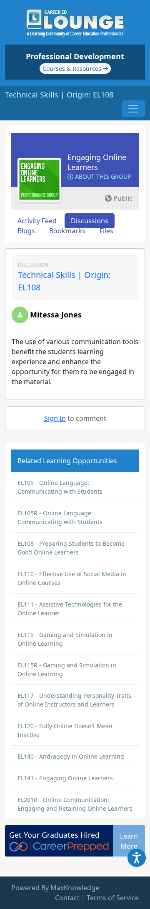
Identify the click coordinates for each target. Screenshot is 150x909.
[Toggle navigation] (133, 108)
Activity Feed (37, 220)
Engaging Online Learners (97, 162)
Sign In (55, 418)
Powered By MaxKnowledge (55, 887)
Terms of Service (113, 897)
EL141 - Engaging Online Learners (65, 778)
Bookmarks (67, 230)
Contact (67, 897)
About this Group (102, 176)
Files (106, 230)
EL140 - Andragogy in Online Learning (71, 756)
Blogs (26, 230)
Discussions (89, 220)
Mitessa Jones (56, 315)
